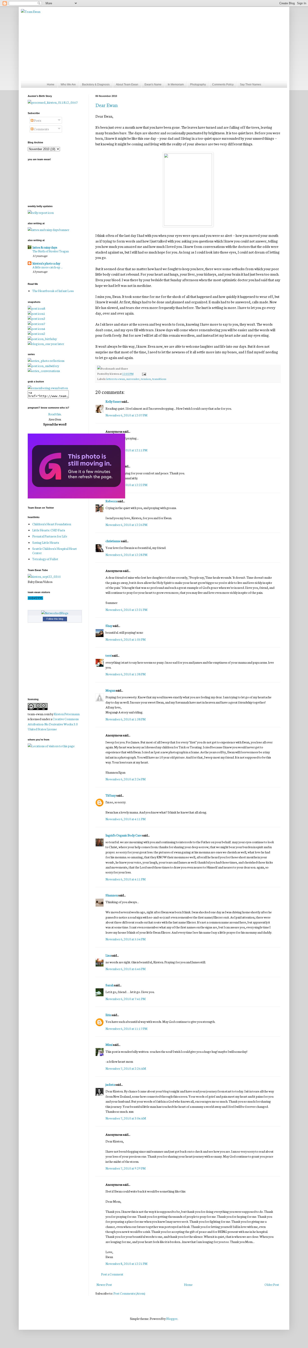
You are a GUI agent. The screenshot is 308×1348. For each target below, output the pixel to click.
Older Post (271, 1284)
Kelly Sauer (113, 401)
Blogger (171, 1318)
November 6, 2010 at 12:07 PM (126, 415)
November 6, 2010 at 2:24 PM (126, 779)
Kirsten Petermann (67, 714)
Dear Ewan (106, 104)
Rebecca (111, 501)
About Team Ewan (127, 84)
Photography (198, 84)
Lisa (108, 955)
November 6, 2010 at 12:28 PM (126, 554)
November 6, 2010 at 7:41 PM (126, 998)
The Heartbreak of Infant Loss (53, 290)
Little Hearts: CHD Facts (48, 530)
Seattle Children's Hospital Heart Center (54, 550)
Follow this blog (54, 618)
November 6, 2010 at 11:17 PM (126, 1028)
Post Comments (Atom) (129, 1293)
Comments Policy (223, 84)
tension (146, 379)
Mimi (109, 1044)
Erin (108, 1014)
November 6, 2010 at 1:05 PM (126, 639)
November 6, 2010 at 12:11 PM (126, 450)
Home (50, 84)
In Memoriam (176, 84)
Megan (110, 690)
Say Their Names (250, 84)
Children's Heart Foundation (51, 524)
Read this (54, 414)
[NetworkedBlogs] (54, 613)
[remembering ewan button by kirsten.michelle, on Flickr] (48, 388)
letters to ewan (115, 379)
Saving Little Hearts (45, 542)
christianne (113, 541)
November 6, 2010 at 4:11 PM (126, 819)
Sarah (110, 985)
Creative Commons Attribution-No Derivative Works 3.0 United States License (53, 724)
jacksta (110, 1084)
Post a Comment (112, 1274)
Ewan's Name (153, 84)
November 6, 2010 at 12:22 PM (126, 484)
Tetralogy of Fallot (45, 559)
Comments (41, 129)
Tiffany (111, 795)
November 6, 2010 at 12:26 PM (126, 524)
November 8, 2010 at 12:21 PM (126, 1263)
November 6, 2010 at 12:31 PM (126, 609)
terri (109, 655)
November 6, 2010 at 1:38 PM (126, 674)
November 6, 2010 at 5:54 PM (126, 939)
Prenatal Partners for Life (49, 536)
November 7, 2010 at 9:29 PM (126, 1168)
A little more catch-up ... (47, 267)
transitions (159, 379)
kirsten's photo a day (46, 263)
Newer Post (104, 1284)
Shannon (112, 895)
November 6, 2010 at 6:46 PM (126, 968)
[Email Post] (143, 373)
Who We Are (68, 84)
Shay (109, 625)
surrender (133, 379)
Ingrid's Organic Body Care (124, 835)
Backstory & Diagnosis (96, 84)
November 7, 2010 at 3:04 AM (126, 1118)
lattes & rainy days (44, 247)
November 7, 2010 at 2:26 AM (126, 1068)
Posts (37, 120)
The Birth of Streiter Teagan (50, 251)
